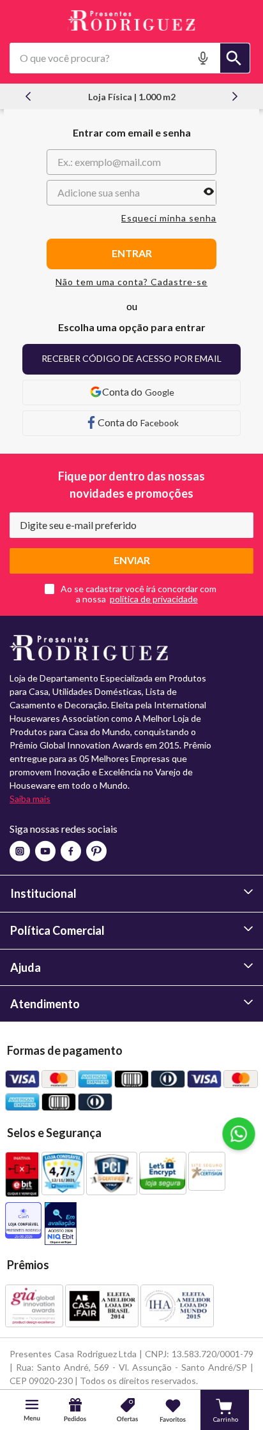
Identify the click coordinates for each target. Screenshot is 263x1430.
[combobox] (130, 58)
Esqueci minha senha (168, 218)
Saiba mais (30, 798)
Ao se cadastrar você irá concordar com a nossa (138, 594)
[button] (204, 58)
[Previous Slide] (28, 96)
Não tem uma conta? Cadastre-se (131, 282)
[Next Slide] (235, 96)
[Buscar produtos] (235, 58)
